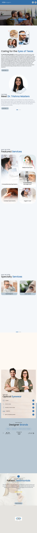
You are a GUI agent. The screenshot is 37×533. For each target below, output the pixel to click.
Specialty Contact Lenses (28, 293)
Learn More (4, 70)
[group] (9, 288)
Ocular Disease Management (27, 183)
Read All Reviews (18, 503)
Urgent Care (27, 201)
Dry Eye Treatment (9, 293)
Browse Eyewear (22, 19)
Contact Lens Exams (9, 201)
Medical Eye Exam (27, 167)
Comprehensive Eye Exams (9, 184)
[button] (0, 2)
